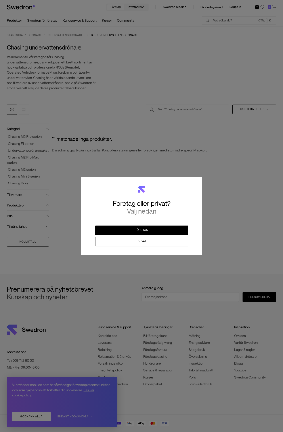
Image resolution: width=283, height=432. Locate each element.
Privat (142, 241)
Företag (141, 230)
